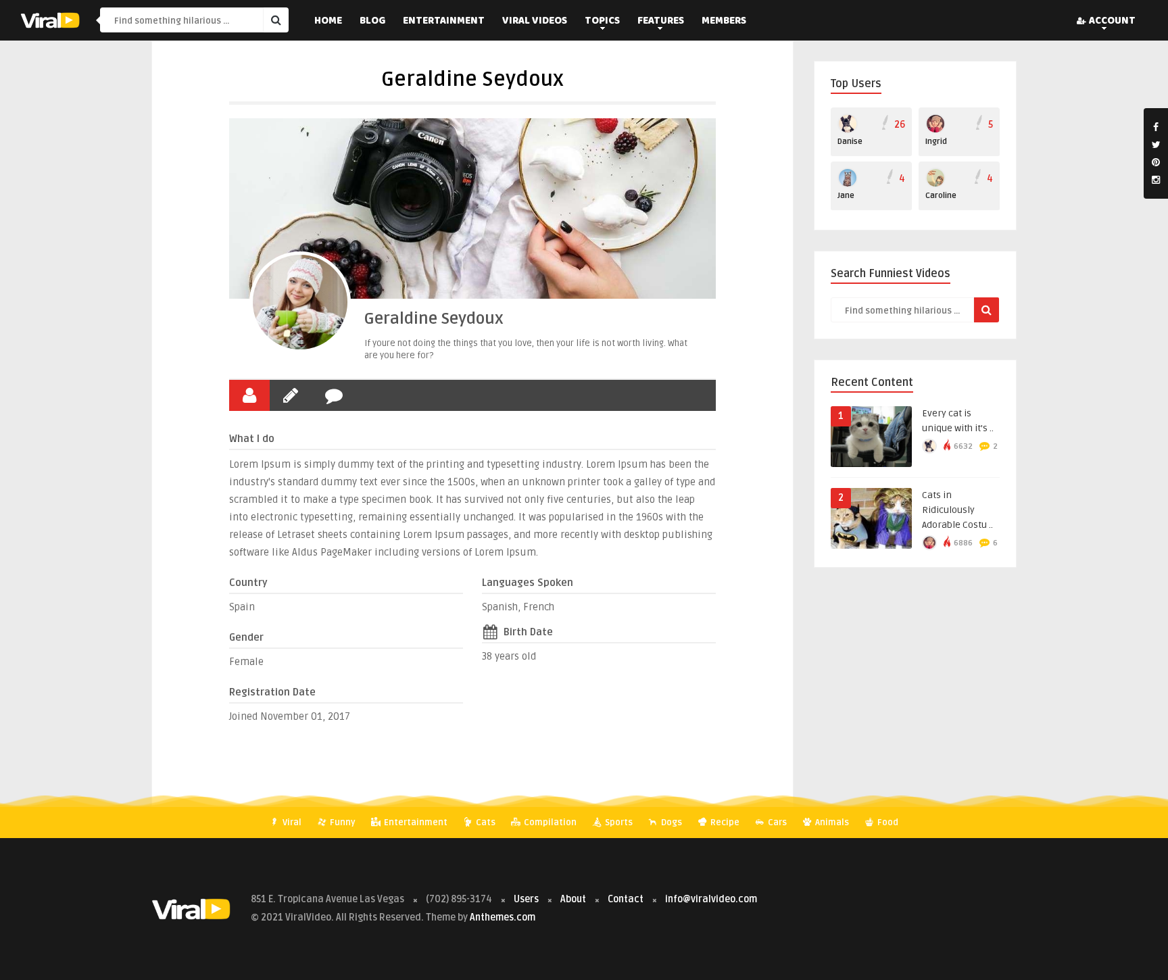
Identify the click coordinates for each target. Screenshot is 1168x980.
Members (724, 21)
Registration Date (272, 692)
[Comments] (334, 395)
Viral (291, 822)
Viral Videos (534, 21)
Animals (831, 822)
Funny (342, 822)
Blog (372, 21)
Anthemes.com (502, 917)
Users (527, 899)
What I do (251, 439)
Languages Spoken (527, 583)
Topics (602, 21)
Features (660, 21)
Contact (625, 899)
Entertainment (444, 21)
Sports (618, 822)
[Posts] (291, 395)
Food (886, 822)
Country (248, 583)
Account (1112, 21)
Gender (246, 637)
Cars (776, 822)
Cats (484, 822)
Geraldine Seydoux (434, 318)
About (573, 899)
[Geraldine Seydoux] (300, 302)
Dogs (670, 822)
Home (328, 21)
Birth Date (528, 632)
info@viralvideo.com (711, 899)
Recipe (723, 822)
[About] (249, 395)
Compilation (549, 822)
